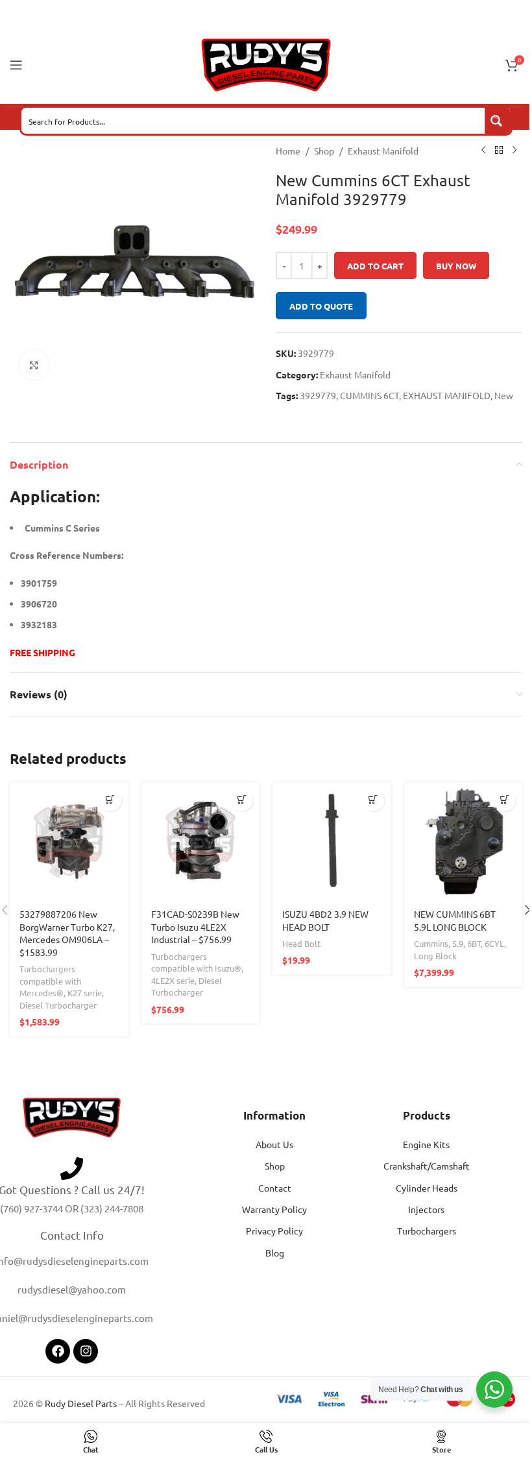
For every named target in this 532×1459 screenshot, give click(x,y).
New (503, 395)
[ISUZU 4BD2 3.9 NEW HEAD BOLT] (331, 841)
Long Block (435, 955)
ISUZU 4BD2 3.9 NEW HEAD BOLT (325, 920)
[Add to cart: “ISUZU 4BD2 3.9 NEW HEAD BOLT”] (373, 800)
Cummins (431, 943)
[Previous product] (483, 150)
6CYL (494, 943)
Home (288, 150)
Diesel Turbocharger (58, 1005)
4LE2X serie (173, 980)
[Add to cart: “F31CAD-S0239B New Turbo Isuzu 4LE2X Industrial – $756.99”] (241, 800)
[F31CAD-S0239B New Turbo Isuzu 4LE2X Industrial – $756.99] (200, 841)
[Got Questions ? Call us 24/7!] (71, 1168)
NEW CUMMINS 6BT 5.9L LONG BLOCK (455, 920)
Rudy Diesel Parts (81, 1403)
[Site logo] (266, 63)
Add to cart (375, 265)
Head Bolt (301, 943)
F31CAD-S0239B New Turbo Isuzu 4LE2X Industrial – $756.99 (195, 926)
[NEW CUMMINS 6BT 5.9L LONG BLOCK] (463, 841)
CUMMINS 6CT (369, 395)
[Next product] (514, 150)
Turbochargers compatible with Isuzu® (196, 962)
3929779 (318, 395)
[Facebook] (57, 1351)
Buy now (456, 265)
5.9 (457, 943)
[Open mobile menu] (16, 65)
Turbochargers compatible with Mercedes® (50, 980)
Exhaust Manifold (383, 150)
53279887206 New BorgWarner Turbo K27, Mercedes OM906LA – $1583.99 (67, 933)
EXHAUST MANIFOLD (446, 395)
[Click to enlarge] (34, 365)
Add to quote (321, 306)
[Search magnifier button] (498, 121)
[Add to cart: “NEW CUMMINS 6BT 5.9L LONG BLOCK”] (504, 800)
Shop (324, 150)
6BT (474, 943)
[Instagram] (85, 1351)
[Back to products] (499, 150)
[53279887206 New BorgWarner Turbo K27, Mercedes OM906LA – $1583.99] (69, 841)
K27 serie (84, 992)
